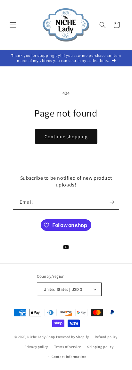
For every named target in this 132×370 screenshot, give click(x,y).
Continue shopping (66, 136)
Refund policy (106, 337)
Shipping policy (100, 346)
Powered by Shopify (72, 337)
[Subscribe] (112, 202)
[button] (13, 25)
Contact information (69, 356)
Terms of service (67, 346)
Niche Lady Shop (41, 337)
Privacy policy (36, 346)
